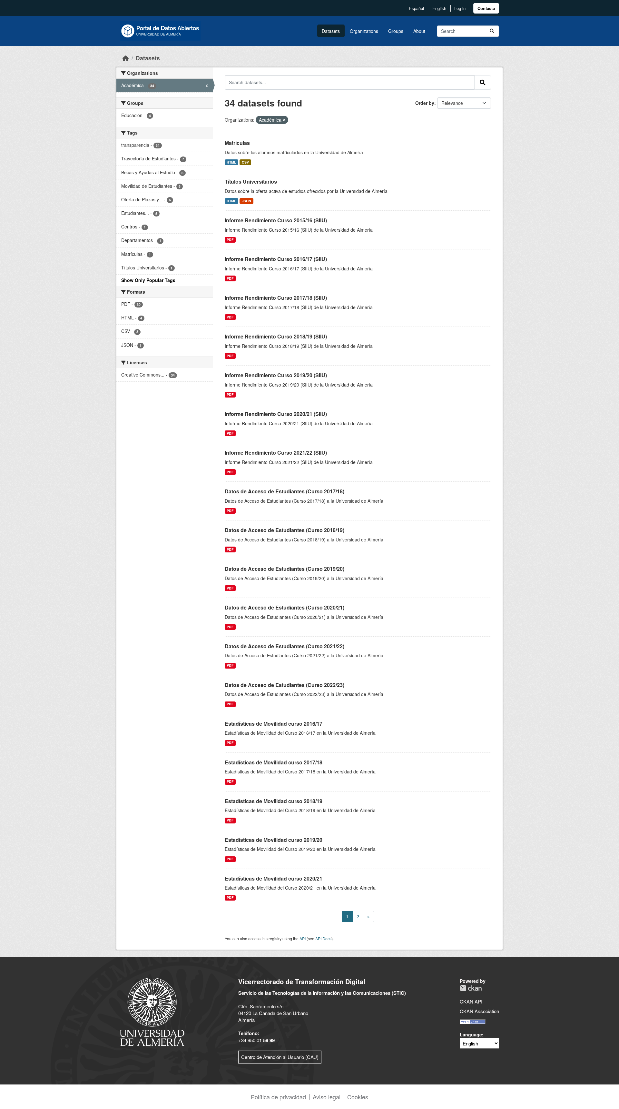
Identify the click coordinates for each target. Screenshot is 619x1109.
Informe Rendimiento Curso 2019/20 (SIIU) (276, 375)
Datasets (331, 31)
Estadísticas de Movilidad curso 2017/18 (273, 762)
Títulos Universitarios (251, 181)
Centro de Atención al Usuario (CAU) (280, 1057)
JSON (246, 200)
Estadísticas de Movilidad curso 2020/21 (273, 878)
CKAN (471, 988)
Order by (424, 103)
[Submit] (492, 31)
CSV (245, 162)
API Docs (323, 938)
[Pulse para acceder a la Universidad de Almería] (152, 1011)
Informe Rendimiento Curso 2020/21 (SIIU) (276, 414)
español (416, 8)
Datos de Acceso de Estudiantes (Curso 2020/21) (284, 607)
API (303, 938)
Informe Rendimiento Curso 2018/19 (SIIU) (276, 336)
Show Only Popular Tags (148, 280)
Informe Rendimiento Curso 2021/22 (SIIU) (276, 452)
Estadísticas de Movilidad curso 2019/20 (273, 839)
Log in (460, 8)
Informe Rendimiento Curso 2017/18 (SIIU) (276, 297)
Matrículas (237, 142)
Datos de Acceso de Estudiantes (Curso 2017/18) (284, 491)
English (439, 8)
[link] (486, 8)
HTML (231, 162)
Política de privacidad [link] (278, 1097)
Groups (395, 31)
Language (471, 1034)
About (419, 31)
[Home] (126, 58)
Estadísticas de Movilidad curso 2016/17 (273, 723)
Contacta (486, 8)
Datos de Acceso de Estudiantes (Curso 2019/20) (284, 568)
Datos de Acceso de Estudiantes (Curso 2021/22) (284, 646)
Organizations (364, 31)
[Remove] (284, 120)
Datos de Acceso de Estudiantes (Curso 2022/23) (284, 685)
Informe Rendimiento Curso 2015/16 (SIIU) (276, 220)
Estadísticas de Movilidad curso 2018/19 (273, 801)
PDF (230, 239)
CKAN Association (479, 1011)
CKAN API (471, 1001)
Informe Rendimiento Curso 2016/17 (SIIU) (276, 259)
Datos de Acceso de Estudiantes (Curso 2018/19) (284, 530)
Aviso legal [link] (326, 1097)
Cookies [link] (357, 1097)
